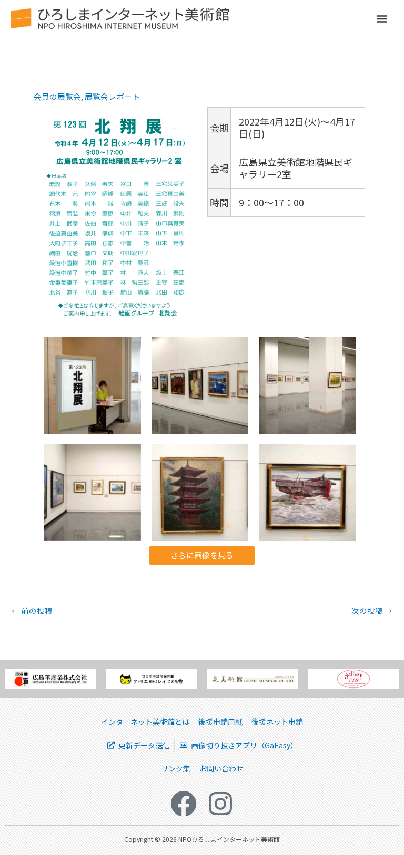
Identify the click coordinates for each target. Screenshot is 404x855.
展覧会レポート (112, 96)
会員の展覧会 (57, 96)
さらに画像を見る (202, 554)
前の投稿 (32, 611)
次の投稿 (371, 611)
